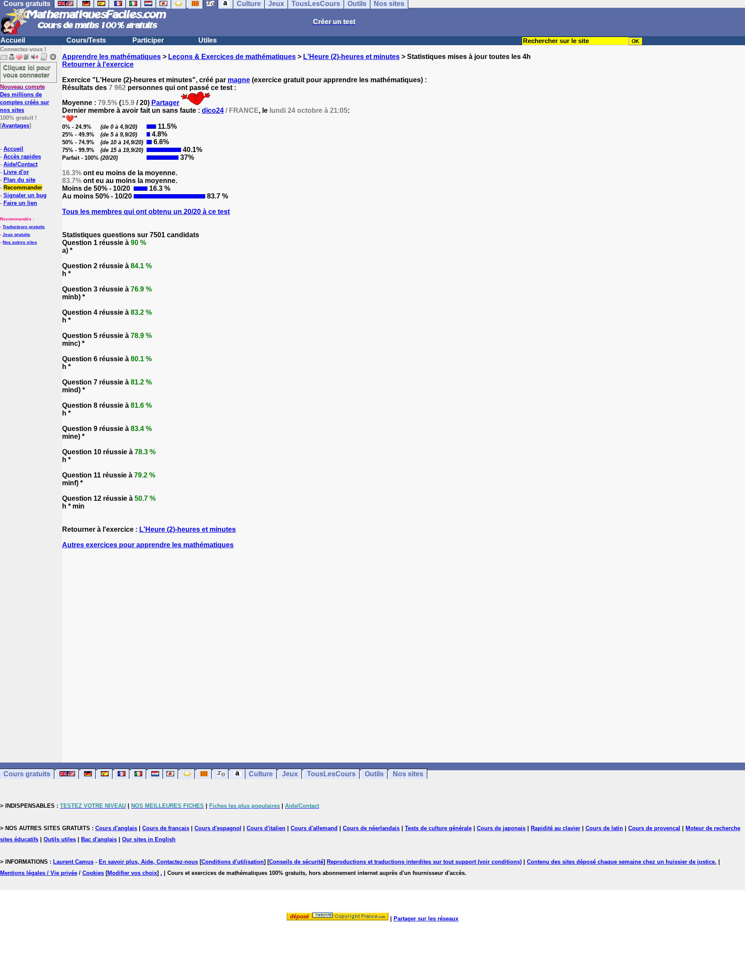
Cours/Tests (86, 40)
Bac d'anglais (99, 839)
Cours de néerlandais (371, 828)
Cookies (93, 873)
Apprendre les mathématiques (111, 56)
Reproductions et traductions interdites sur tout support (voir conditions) (424, 862)
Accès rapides (22, 156)
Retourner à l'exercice (98, 64)
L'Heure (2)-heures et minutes (351, 56)
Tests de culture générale (438, 828)
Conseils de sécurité (296, 862)
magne (239, 80)
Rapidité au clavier (555, 828)
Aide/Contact (20, 164)
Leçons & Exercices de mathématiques (232, 56)
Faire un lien (20, 203)
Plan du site (19, 180)
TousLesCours (331, 774)
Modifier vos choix (132, 873)
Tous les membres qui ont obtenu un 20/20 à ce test (146, 211)
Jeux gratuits (16, 234)
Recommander (22, 187)
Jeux (290, 774)
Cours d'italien (266, 828)
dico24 (213, 110)
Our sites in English (148, 839)
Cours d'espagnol (217, 828)
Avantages (15, 125)
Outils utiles (60, 839)
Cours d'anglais (116, 828)
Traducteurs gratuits (24, 226)
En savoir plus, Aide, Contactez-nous (148, 862)
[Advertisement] (403, 648)
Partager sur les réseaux (426, 918)
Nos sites (408, 774)
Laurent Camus (73, 862)
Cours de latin (604, 828)
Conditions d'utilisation (232, 862)
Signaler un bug (25, 195)
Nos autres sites (20, 242)
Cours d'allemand (314, 828)
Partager (165, 102)
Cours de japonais (501, 828)
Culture (261, 774)
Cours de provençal (654, 828)
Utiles (207, 40)
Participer (148, 40)
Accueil (12, 40)
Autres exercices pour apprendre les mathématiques (148, 545)
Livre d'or (16, 172)
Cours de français (165, 828)
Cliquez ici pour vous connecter (26, 71)
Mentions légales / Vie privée (38, 873)
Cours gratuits (26, 774)
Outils (374, 774)
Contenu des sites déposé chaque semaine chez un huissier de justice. (622, 862)
